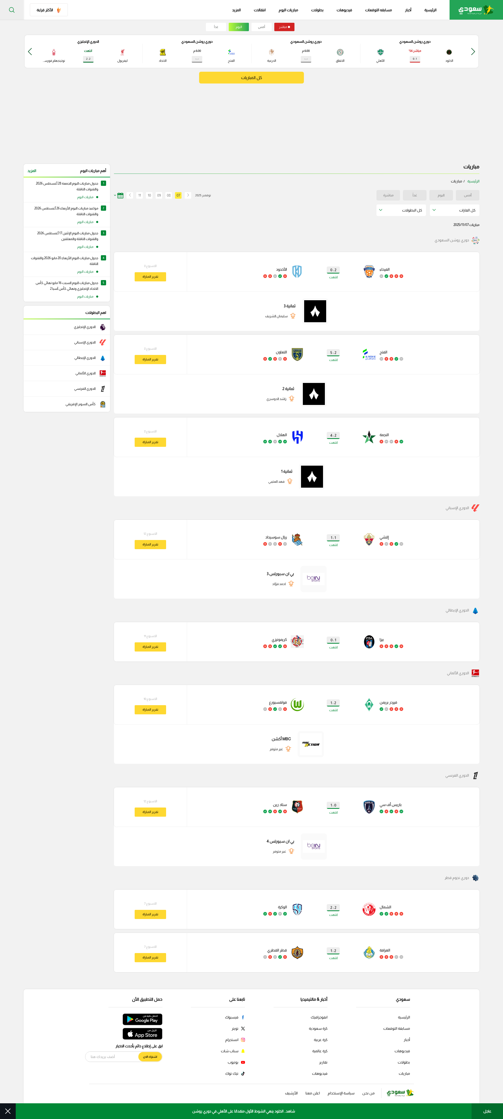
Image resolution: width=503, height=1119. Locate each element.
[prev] (473, 51)
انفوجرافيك (319, 1017)
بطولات (317, 10)
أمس (261, 27)
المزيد (32, 171)
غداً (216, 27)
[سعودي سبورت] (476, 10)
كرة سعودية (318, 1028)
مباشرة (388, 195)
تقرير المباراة (150, 277)
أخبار (408, 10)
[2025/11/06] (188, 195)
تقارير (323, 1062)
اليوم (239, 27)
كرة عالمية (319, 1051)
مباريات (404, 1073)
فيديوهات (344, 10)
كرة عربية (320, 1040)
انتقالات (260, 10)
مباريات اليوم (288, 10)
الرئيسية (430, 10)
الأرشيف (291, 1093)
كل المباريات (251, 77)
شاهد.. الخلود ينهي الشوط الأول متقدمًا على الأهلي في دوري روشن (243, 1111)
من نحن (368, 1093)
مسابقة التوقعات (396, 1028)
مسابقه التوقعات (378, 10)
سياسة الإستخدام (341, 1093)
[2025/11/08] (128, 195)
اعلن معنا (312, 1093)
